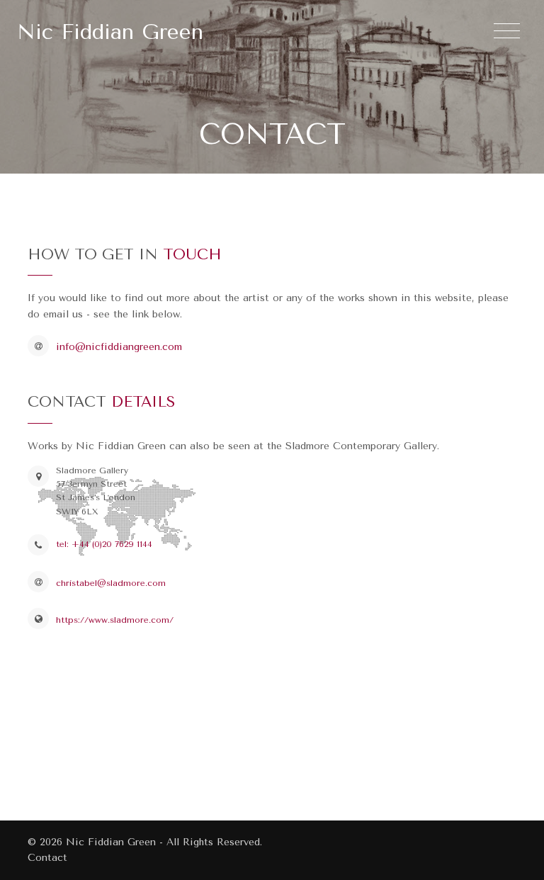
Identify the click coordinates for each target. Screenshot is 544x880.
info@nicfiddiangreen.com (119, 347)
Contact (47, 858)
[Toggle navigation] (507, 31)
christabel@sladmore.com (111, 583)
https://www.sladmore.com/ (115, 620)
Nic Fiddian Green (110, 32)
